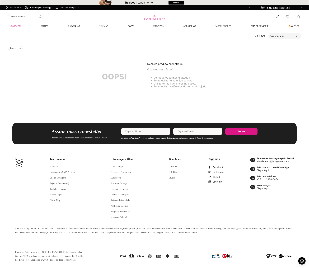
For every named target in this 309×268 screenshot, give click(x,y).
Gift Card (173, 172)
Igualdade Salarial (119, 217)
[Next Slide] (301, 7)
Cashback (173, 166)
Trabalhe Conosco (58, 189)
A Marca (54, 166)
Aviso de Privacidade (120, 200)
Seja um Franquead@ (60, 183)
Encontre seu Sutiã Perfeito (62, 172)
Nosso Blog (55, 200)
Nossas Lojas (56, 194)
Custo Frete (116, 178)
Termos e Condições (120, 194)
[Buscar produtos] (40, 16)
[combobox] (25, 16)
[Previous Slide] (250, 7)
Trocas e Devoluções (120, 189)
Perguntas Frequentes (120, 211)
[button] (277, 17)
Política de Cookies (119, 206)
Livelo (172, 178)
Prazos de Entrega (119, 183)
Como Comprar (118, 166)
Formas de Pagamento (121, 172)
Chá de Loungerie (58, 178)
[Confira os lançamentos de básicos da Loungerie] (154, 2)
